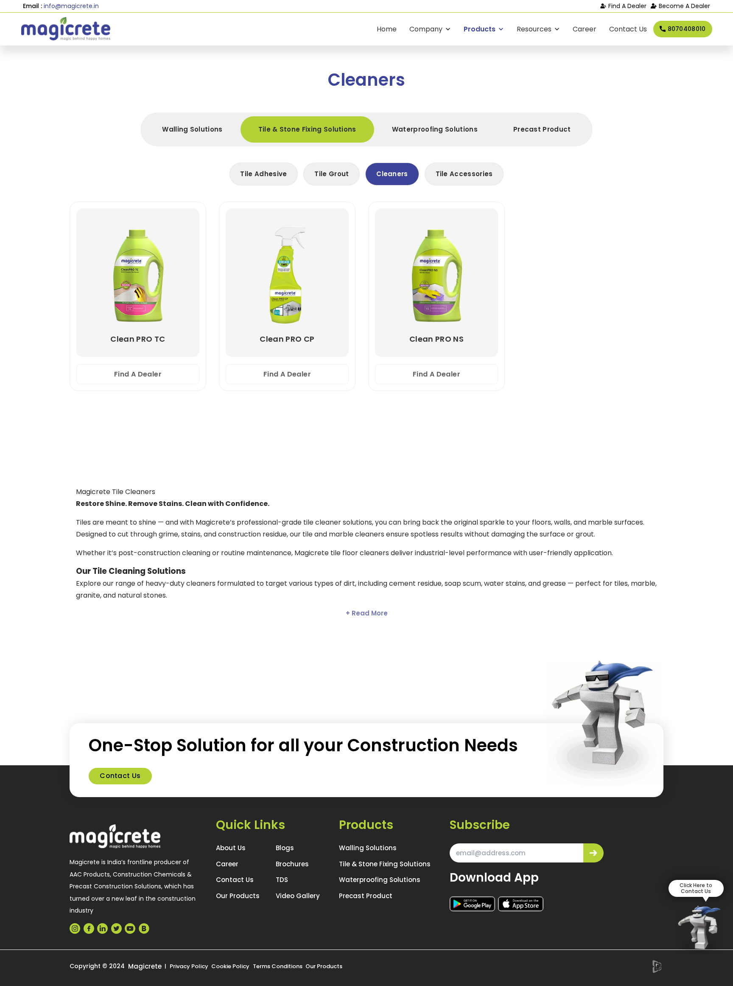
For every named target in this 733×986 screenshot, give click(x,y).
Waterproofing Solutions (435, 129)
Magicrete (145, 966)
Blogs (285, 847)
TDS (282, 879)
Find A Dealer (627, 6)
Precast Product (542, 129)
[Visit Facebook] (89, 928)
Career (584, 29)
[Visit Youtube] (130, 928)
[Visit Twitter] (116, 928)
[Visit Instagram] (75, 928)
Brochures (292, 864)
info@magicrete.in (71, 6)
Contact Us (628, 29)
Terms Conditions (277, 966)
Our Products (238, 895)
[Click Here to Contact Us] (699, 929)
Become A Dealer (684, 6)
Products (479, 29)
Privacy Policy (189, 966)
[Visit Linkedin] (102, 928)
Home (387, 29)
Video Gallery (298, 895)
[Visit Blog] (144, 928)
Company (425, 29)
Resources (534, 29)
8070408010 (687, 28)
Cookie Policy (230, 966)
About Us (231, 847)
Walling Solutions (192, 129)
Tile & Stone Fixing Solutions (307, 129)
